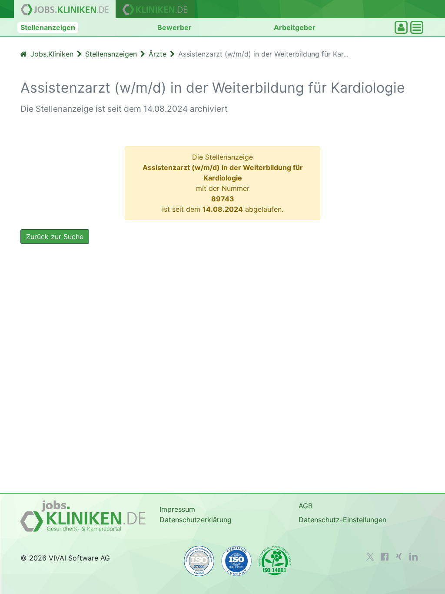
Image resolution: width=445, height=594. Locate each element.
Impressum (177, 509)
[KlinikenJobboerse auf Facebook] (385, 557)
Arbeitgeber (294, 27)
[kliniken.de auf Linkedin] (413, 557)
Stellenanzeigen (47, 27)
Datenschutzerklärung (195, 519)
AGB (305, 505)
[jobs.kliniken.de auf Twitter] (370, 557)
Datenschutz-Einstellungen (342, 519)
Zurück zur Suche (54, 236)
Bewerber (174, 27)
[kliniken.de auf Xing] (398, 556)
